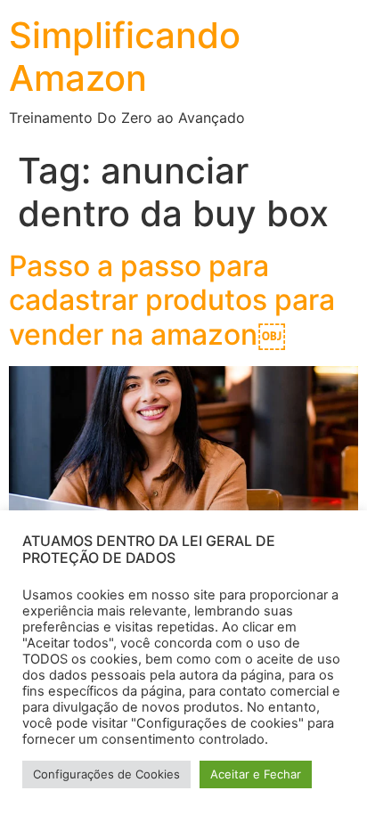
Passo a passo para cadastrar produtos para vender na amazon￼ (172, 300)
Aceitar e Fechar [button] (255, 774)
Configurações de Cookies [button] (106, 774)
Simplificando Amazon (125, 56)
